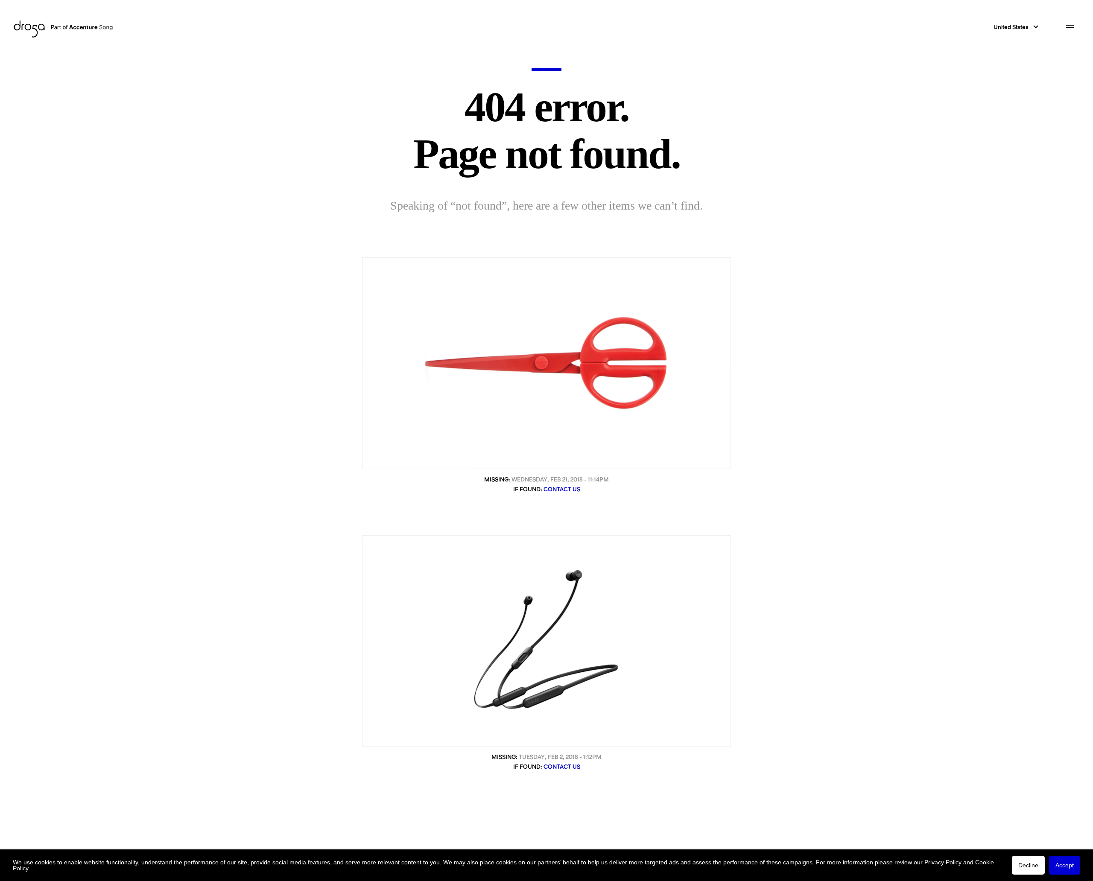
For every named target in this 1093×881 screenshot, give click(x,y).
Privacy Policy (942, 862)
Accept (1064, 865)
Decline (1028, 865)
